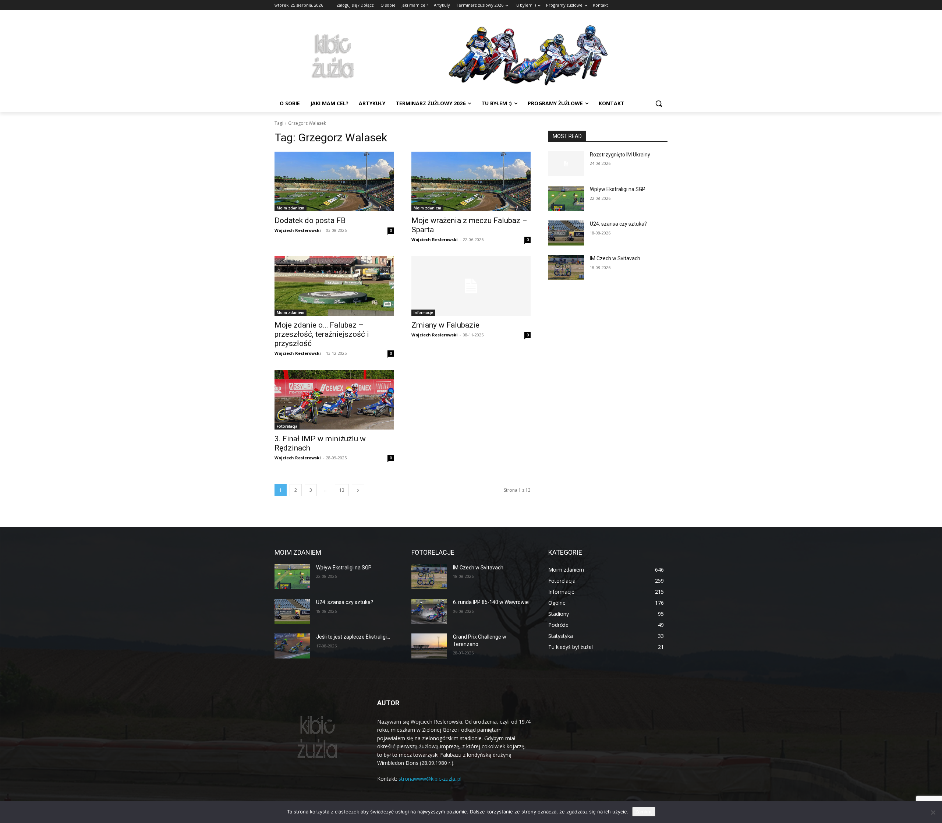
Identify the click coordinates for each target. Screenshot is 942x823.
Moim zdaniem (290, 208)
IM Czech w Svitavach (615, 258)
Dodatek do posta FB (310, 220)
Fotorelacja (287, 426)
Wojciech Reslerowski (298, 230)
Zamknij (643, 812)
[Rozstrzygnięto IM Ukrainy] (566, 163)
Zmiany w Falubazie (445, 325)
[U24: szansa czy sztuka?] (566, 233)
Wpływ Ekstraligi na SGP (617, 189)
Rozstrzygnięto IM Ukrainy (620, 155)
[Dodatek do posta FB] (334, 181)
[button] (658, 103)
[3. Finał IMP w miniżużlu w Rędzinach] (334, 400)
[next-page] (358, 490)
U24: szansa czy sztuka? (618, 224)
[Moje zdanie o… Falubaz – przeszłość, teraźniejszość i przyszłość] (334, 286)
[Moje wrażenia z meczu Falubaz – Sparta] (471, 181)
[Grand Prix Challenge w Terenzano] (429, 645)
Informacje (423, 312)
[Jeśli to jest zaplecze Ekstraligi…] (292, 645)
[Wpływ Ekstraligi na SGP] (566, 198)
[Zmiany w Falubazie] (471, 286)
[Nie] (932, 812)
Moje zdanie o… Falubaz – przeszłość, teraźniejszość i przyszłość (322, 334)
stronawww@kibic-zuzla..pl (430, 778)
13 (341, 490)
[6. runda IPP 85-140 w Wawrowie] (429, 611)
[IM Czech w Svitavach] (566, 267)
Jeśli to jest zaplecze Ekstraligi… (353, 637)
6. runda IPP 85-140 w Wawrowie (491, 602)
